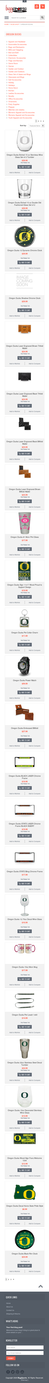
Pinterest (17, 1372)
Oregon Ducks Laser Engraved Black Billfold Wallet (24, 442)
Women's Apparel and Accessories (21, 112)
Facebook (8, 1372)
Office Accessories (15, 99)
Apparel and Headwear (16, 41)
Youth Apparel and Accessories (20, 118)
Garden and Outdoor (16, 69)
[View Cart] (42, 6)
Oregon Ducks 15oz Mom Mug (24, 967)
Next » (44, 121)
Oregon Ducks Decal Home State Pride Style (24, 1206)
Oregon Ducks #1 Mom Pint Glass (25, 537)
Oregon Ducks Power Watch (24, 680)
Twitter (13, 1372)
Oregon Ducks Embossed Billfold (24, 728)
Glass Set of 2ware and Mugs (19, 74)
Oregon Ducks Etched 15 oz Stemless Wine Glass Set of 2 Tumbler (25, 155)
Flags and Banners (15, 60)
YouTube (22, 1372)
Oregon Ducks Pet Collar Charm (24, 632)
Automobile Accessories (17, 44)
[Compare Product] (37, 6)
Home (6, 24)
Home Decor (13, 88)
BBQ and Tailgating (15, 50)
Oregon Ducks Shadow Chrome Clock (24, 298)
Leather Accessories (16, 93)
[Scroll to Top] (41, 1287)
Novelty (11, 96)
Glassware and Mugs (16, 77)
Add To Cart (26, 167)
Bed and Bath (13, 52)
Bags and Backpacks (16, 47)
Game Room (13, 63)
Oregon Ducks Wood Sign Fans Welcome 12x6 (24, 1159)
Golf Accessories (14, 79)
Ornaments (12, 101)
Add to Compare (34, 172)
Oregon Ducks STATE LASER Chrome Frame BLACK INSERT (25, 824)
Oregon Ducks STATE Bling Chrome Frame (25, 871)
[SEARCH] (42, 17)
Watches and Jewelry (16, 109)
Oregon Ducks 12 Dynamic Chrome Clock (24, 250)
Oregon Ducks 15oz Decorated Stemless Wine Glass (25, 1111)
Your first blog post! (14, 1327)
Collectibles (12, 55)
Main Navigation (6, 17)
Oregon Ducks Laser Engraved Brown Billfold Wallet (24, 490)
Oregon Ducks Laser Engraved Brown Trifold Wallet (24, 347)
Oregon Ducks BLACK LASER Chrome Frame (25, 777)
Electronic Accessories (17, 58)
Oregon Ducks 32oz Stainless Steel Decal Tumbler (24, 1063)
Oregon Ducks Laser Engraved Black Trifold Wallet (25, 394)
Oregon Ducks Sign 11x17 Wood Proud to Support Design (24, 585)
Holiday (11, 82)
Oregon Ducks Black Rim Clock (25, 1253)
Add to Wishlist (14, 172)
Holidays (11, 85)
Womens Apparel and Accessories (21, 115)
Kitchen (11, 90)
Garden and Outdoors (16, 71)
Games (11, 66)
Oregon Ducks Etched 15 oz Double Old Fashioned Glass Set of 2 (24, 203)
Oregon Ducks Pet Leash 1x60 (24, 1014)
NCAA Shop (15, 24)
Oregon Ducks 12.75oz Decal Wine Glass (25, 919)
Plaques (11, 107)
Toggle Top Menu (25, 1)
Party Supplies (13, 104)
